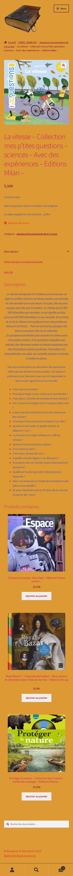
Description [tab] (11, 251)
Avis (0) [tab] (8, 272)
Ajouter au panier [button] (36, 596)
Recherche (36, 870)
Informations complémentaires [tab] (23, 262)
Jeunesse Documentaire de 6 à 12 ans (36, 234)
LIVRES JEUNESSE (27, 42)
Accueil (12, 42)
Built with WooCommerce (19, 855)
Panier (56, 866)
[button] (63, 65)
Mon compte (12, 870)
